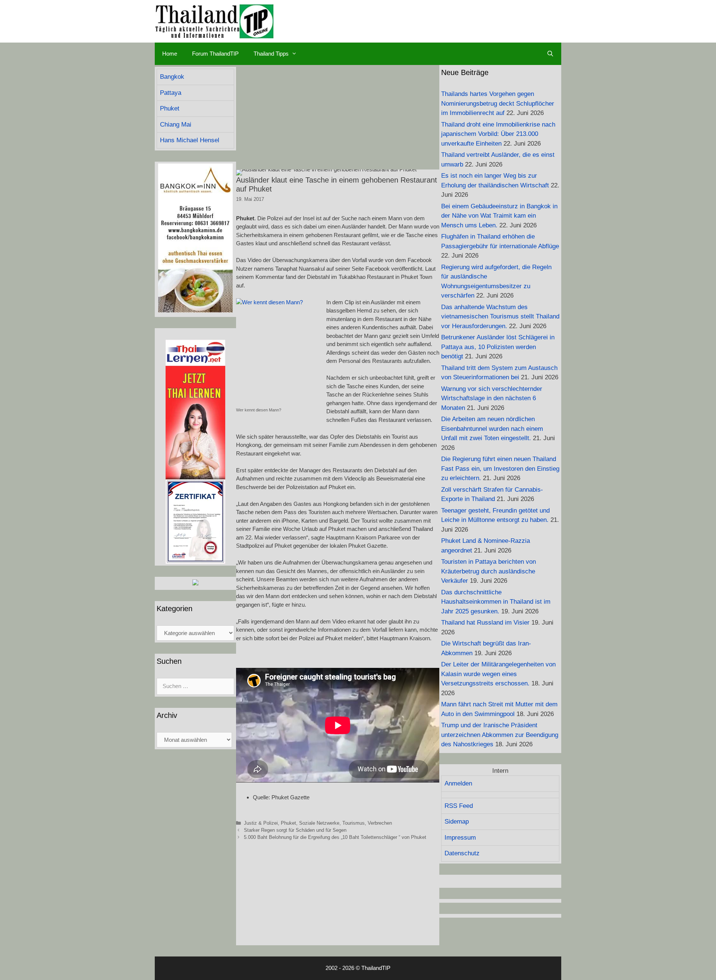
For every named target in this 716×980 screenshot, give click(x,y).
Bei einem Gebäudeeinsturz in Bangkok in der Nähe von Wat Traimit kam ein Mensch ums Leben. (499, 216)
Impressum (460, 837)
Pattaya (170, 92)
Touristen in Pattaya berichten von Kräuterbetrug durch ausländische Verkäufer (488, 571)
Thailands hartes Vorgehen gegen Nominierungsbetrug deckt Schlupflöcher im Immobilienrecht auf (497, 103)
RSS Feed (459, 805)
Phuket (288, 823)
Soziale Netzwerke (319, 823)
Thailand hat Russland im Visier (485, 622)
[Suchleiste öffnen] (550, 54)
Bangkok (172, 76)
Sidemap (457, 821)
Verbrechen (380, 823)
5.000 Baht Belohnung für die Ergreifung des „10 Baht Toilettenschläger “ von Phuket (335, 837)
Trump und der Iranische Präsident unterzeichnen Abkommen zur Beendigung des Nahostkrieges (499, 735)
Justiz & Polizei (261, 823)
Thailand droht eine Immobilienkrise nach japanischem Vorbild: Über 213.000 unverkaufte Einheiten (498, 134)
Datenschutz (462, 853)
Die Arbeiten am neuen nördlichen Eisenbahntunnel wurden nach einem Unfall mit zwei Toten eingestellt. (492, 429)
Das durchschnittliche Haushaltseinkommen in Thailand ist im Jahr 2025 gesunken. (495, 602)
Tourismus (353, 823)
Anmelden (458, 783)
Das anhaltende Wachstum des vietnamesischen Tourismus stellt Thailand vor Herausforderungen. (500, 317)
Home (169, 53)
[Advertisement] (337, 117)
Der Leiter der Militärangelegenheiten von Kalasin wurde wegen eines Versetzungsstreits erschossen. (498, 674)
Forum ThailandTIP (215, 53)
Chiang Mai (175, 124)
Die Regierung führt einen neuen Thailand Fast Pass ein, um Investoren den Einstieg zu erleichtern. (500, 468)
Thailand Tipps (271, 53)
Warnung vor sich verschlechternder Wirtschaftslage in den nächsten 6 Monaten (491, 398)
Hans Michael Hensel (189, 140)
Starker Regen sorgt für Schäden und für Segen (295, 830)
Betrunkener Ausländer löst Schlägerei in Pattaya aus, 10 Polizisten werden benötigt (498, 347)
